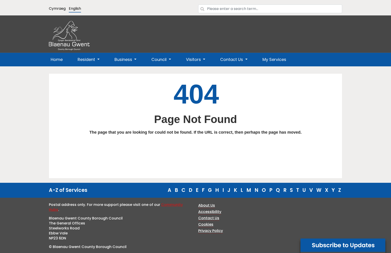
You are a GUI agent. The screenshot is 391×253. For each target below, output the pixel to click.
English (75, 8)
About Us (206, 205)
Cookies (205, 224)
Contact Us (208, 218)
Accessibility (209, 211)
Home (57, 59)
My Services (274, 59)
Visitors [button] (194, 59)
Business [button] (123, 59)
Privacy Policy (210, 230)
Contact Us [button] (232, 59)
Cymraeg (57, 8)
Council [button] (159, 59)
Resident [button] (87, 59)
